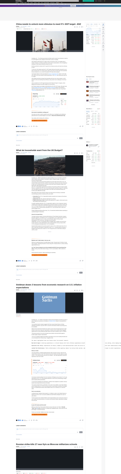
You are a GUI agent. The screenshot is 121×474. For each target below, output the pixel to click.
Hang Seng (34, 76)
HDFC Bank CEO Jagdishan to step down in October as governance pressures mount (94, 68)
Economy (29, 12)
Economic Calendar (46, 2)
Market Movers (89, 95)
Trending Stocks (89, 137)
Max (43, 85)
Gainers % (92, 97)
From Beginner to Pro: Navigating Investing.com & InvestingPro (93, 131)
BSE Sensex (88, 22)
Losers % (96, 97)
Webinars (88, 128)
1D (33, 85)
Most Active (88, 97)
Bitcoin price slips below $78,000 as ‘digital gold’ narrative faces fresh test (94, 77)
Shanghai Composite (51, 73)
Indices (92, 10)
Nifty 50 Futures (88, 25)
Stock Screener (52, 2)
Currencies (87, 10)
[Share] (74, 13)
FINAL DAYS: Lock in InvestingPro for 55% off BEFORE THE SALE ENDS (94, 73)
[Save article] (77, 13)
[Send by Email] (34, 112)
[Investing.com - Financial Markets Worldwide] (19, 1)
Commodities (96, 10)
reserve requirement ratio (53, 60)
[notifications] (103, 0)
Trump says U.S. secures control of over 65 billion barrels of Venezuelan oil (94, 87)
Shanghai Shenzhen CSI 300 (39, 73)
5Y (41, 85)
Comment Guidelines (19, 261)
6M (38, 85)
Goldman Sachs (52, 307)
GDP (56, 61)
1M (36, 85)
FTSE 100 (87, 28)
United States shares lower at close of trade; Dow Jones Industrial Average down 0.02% (94, 82)
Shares (100, 10)
